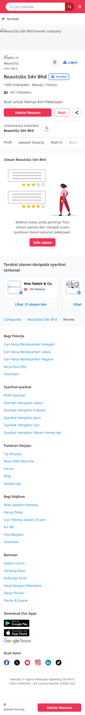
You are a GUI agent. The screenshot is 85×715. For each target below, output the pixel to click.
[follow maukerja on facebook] (6, 663)
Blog (7, 476)
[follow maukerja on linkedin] (48, 663)
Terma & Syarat (16, 600)
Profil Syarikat (14, 395)
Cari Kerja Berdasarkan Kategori (29, 344)
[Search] (69, 7)
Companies (12, 319)
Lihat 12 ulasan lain (31, 304)
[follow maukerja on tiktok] (58, 663)
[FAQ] (55, 62)
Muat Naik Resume (19, 461)
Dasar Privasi (14, 593)
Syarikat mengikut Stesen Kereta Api (32, 432)
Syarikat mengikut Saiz (22, 425)
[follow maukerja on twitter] (17, 663)
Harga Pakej (13, 512)
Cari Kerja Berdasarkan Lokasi (27, 352)
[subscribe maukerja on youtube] (27, 663)
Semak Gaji (12, 483)
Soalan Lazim (14, 563)
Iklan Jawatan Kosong (21, 505)
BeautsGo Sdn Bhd (42, 319)
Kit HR (8, 527)
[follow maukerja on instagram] (38, 663)
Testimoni (11, 374)
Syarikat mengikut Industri (25, 410)
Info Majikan (14, 534)
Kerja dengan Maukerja (22, 585)
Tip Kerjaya (12, 454)
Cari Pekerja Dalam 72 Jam (24, 520)
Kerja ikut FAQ (15, 367)
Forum (9, 469)
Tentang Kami (15, 571)
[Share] (76, 112)
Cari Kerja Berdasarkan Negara (28, 359)
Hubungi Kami (15, 578)
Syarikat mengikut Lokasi (23, 403)
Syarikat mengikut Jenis (22, 418)
